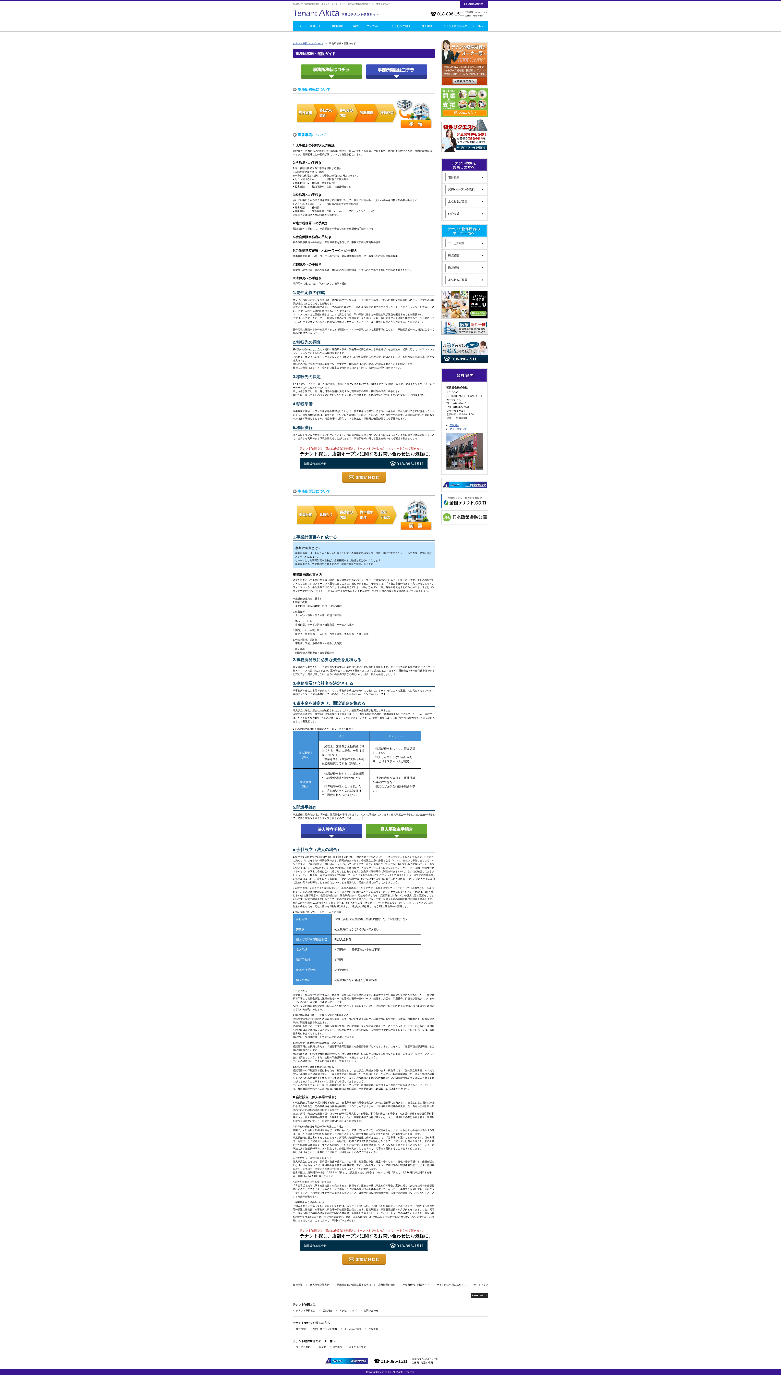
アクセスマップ (458, 429)
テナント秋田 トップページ (308, 43)
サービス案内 (303, 1347)
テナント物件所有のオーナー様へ (463, 26)
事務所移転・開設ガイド (416, 1284)
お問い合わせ (371, 1310)
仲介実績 (427, 26)
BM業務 (337, 1347)
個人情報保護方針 (319, 1284)
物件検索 (337, 26)
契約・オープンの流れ (366, 26)
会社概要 (298, 1284)
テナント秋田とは (309, 26)
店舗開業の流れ (386, 1284)
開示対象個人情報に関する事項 (354, 1284)
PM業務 (322, 1347)
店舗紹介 (454, 425)
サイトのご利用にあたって (451, 1284)
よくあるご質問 (400, 26)
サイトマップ (480, 1284)
